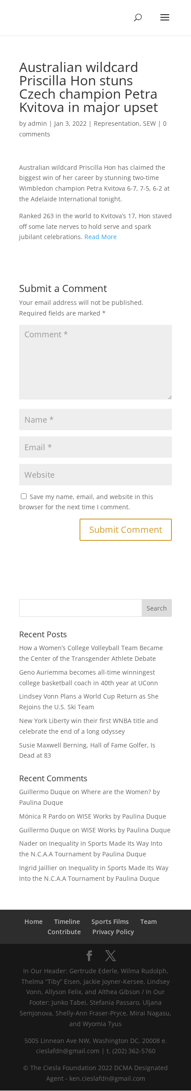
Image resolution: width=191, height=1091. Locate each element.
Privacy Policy (113, 931)
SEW (149, 123)
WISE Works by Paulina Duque (121, 816)
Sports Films (110, 921)
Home (33, 921)
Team (148, 921)
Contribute (64, 931)
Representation (116, 123)
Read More (100, 236)
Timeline (67, 921)
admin (37, 123)
